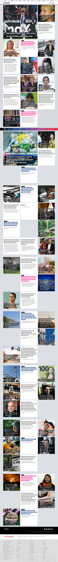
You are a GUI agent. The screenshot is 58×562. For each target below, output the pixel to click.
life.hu (44, 543)
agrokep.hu (18, 557)
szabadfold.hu (19, 549)
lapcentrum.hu (45, 552)
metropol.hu (44, 542)
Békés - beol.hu (6, 545)
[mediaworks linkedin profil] (53, 537)
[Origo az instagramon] (48, 529)
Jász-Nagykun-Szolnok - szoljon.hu (9, 553)
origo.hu (18, 551)
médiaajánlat (52, 531)
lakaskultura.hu (32, 545)
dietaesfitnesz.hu (32, 551)
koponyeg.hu (45, 550)
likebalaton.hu (32, 547)
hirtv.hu (18, 550)
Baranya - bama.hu (6, 544)
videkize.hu (31, 553)
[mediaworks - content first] (9, 537)
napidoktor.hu (32, 548)
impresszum (48, 531)
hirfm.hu (44, 558)
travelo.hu (31, 550)
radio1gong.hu (45, 557)
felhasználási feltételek (40, 531)
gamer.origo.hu (32, 546)
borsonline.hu (32, 559)
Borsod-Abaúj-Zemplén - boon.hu (8, 546)
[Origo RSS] (51, 529)
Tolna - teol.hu (6, 559)
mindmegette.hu (32, 549)
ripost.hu (44, 541)
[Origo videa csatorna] (50, 529)
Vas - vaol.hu (18, 541)
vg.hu (17, 556)
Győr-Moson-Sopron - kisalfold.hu (8, 550)
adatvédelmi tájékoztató (33, 531)
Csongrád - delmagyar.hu (7, 547)
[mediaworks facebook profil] (51, 537)
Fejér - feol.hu (6, 549)
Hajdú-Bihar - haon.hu (7, 551)
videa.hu (44, 551)
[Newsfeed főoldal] (6, 529)
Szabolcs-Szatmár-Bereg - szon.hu (9, 558)
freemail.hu (44, 549)
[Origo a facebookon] (44, 529)
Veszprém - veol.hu (19, 542)
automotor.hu (32, 544)
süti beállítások (45, 531)
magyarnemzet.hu (19, 548)
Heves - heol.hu (6, 552)
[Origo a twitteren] (46, 529)
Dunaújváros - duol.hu (7, 548)
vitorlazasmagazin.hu (33, 552)
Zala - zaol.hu (19, 543)
